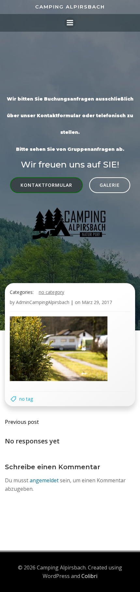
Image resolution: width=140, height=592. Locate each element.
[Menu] (70, 22)
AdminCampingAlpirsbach (42, 302)
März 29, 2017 (97, 302)
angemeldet (44, 480)
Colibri (89, 576)
